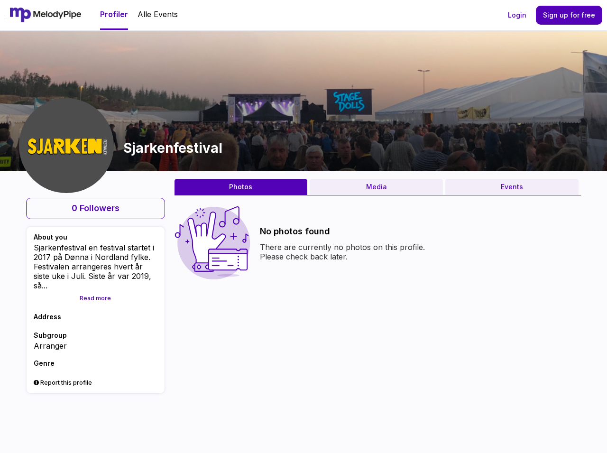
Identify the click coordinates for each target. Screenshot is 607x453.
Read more (95, 298)
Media (376, 187)
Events (512, 187)
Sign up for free (569, 15)
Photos (240, 187)
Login (517, 15)
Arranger (50, 346)
